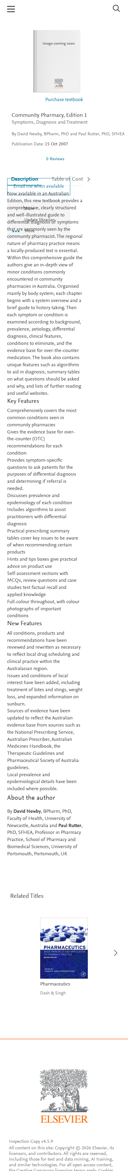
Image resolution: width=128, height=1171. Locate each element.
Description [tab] (24, 179)
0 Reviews (55, 159)
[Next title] (114, 949)
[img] (26, 159)
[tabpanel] (45, 524)
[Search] (116, 8)
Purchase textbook (64, 100)
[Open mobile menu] (11, 9)
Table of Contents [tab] (72, 179)
